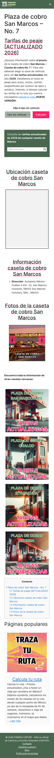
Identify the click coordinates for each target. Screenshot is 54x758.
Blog (27, 750)
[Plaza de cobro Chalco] (27, 458)
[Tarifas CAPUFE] (8, 4)
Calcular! (41, 114)
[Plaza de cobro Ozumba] (27, 553)
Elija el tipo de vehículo (26, 108)
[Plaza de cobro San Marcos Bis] (27, 410)
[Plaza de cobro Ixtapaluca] (27, 505)
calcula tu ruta (26, 97)
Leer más (15, 720)
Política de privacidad (27, 753)
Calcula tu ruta (27, 679)
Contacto (27, 743)
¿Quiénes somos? (27, 747)
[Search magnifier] (45, 149)
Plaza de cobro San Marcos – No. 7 (26, 587)
